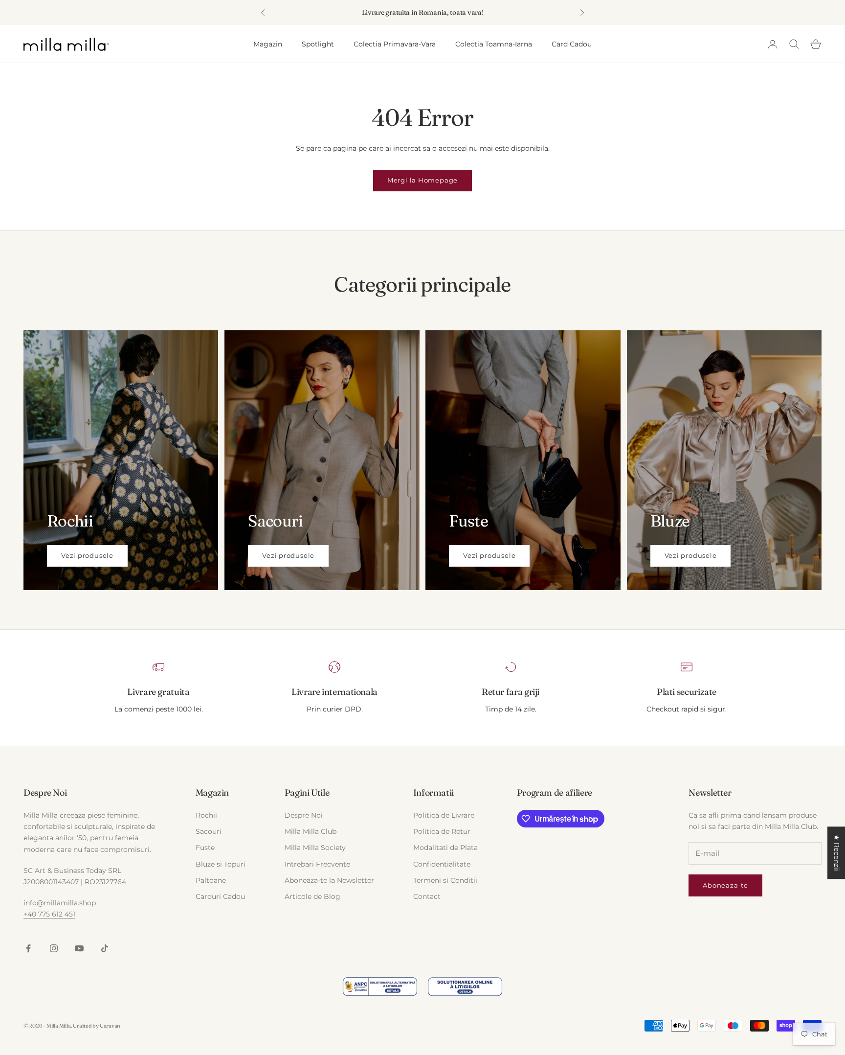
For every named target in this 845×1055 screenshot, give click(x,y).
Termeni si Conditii (445, 880)
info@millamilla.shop (59, 902)
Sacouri (209, 831)
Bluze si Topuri (220, 864)
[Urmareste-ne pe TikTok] (105, 948)
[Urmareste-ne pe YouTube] (79, 948)
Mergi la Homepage (422, 180)
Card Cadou (572, 44)
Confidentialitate (441, 864)
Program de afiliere (554, 792)
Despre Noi (304, 815)
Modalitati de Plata (445, 847)
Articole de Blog (312, 896)
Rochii (206, 815)
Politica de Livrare (443, 815)
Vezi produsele (87, 555)
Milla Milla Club (310, 831)
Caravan (110, 1025)
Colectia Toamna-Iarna (493, 44)
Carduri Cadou (220, 896)
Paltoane (211, 880)
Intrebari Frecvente (317, 864)
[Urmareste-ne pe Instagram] (54, 948)
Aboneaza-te (725, 885)
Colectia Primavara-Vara (395, 44)
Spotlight (318, 44)
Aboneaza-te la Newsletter (329, 880)
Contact (427, 896)
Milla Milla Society (315, 847)
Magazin (267, 44)
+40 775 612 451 (49, 914)
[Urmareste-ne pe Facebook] (28, 948)
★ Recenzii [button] (836, 852)
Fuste (205, 847)
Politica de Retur (441, 831)
